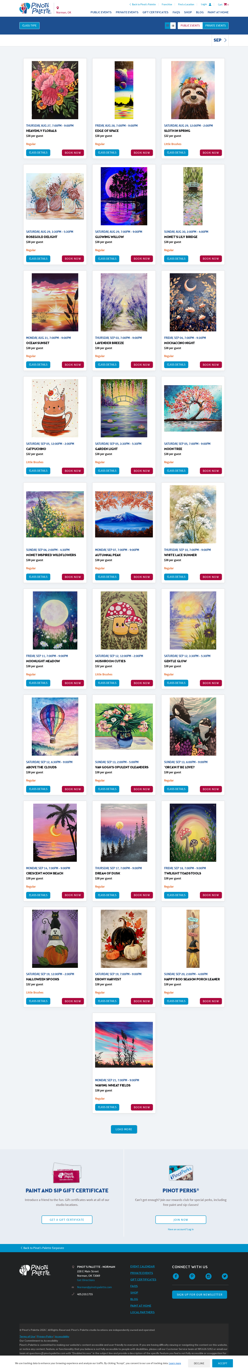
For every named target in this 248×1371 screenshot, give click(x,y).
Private (215, 25)
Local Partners (142, 1312)
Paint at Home (218, 12)
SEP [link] (218, 40)
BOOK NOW (73, 152)
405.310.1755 (85, 1294)
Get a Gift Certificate (67, 1219)
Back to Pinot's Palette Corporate (43, 1248)
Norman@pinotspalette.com (94, 1287)
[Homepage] (45, 1270)
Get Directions (86, 1280)
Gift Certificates (155, 12)
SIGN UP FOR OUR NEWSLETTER (199, 1294)
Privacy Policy (45, 1336)
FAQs (176, 12)
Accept (222, 1363)
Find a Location (186, 4)
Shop (188, 12)
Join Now (181, 1219)
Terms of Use (27, 1336)
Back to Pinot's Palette (144, 4)
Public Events (101, 12)
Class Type (29, 25)
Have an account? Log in (181, 1229)
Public (190, 25)
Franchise (167, 4)
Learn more (175, 1363)
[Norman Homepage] (35, 8)
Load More (124, 1129)
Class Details (38, 152)
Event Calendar (142, 1267)
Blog (200, 12)
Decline (199, 1363)
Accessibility (62, 1336)
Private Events (127, 12)
